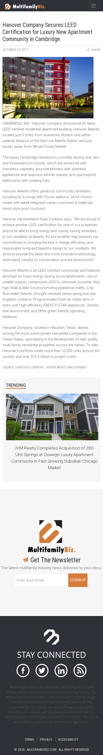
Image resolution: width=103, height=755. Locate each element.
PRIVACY (46, 739)
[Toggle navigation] (93, 6)
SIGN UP (80, 580)
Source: (44, 367)
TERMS (29, 739)
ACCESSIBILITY (68, 739)
